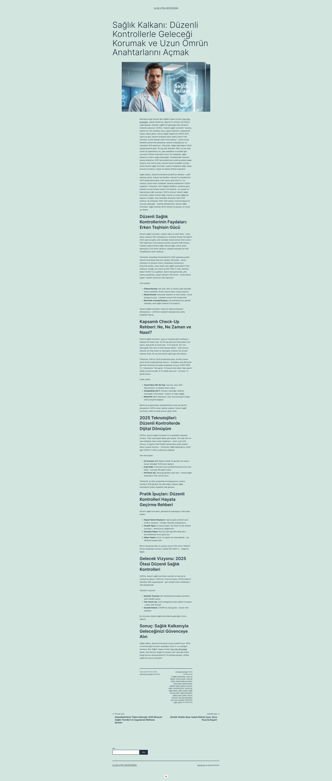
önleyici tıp (188, 688)
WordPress (201, 765)
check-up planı (181, 679)
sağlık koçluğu (183, 690)
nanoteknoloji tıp (178, 688)
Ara (113, 748)
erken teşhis (177, 683)
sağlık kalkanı (173, 690)
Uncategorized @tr (181, 672)
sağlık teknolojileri (186, 693)
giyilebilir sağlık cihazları (178, 686)
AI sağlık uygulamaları (178, 676)
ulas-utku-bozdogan (146, 674)
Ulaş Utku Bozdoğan (166, 8)
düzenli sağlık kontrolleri (184, 681)
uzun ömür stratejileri (177, 700)
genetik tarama (187, 683)
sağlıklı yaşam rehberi (180, 695)
